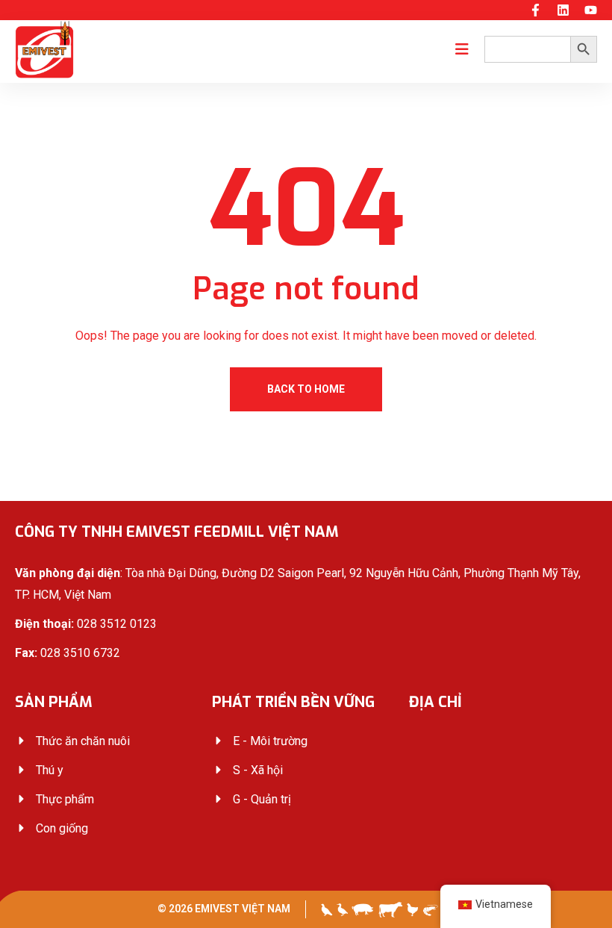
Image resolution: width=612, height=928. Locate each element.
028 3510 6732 (80, 653)
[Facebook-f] (535, 10)
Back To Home (306, 389)
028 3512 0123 (117, 624)
